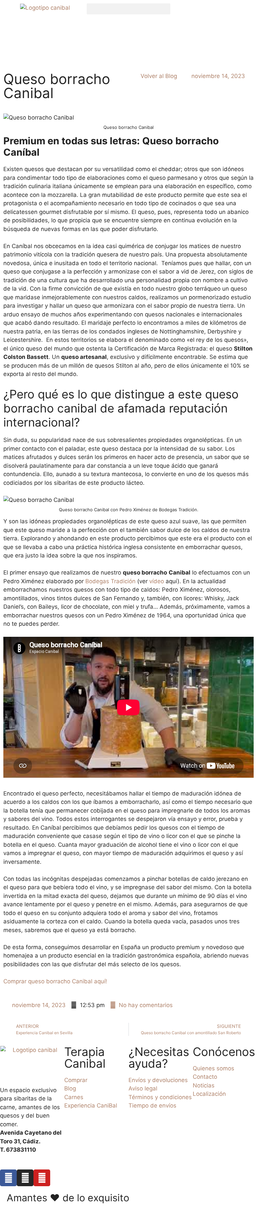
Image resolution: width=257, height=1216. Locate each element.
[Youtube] (41, 1177)
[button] (128, 8)
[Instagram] (25, 1177)
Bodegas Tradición (110, 581)
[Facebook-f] (8, 1177)
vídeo (156, 581)
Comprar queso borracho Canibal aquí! (55, 981)
